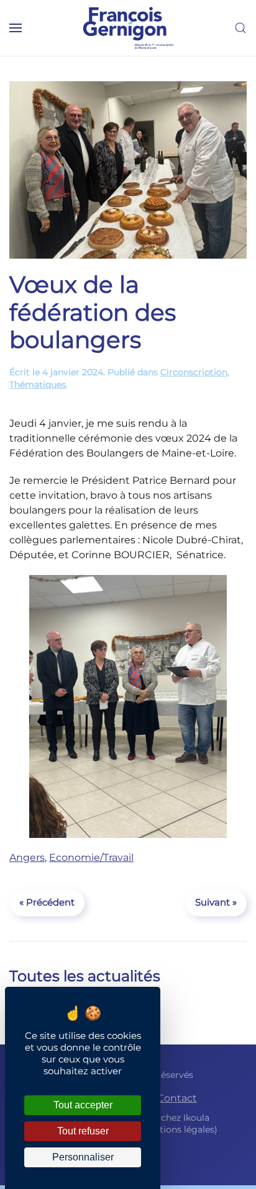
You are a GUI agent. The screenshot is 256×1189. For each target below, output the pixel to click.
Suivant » (216, 902)
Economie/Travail (91, 857)
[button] (15, 28)
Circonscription (193, 372)
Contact (177, 1098)
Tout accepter (82, 1105)
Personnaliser (83, 1157)
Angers (27, 857)
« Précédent (47, 902)
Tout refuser (83, 1131)
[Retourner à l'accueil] (128, 28)
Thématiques (37, 384)
